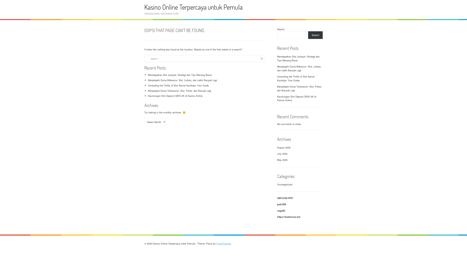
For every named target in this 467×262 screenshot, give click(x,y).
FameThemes (223, 243)
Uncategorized (284, 184)
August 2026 (283, 147)
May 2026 (282, 160)
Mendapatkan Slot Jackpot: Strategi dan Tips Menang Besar (180, 75)
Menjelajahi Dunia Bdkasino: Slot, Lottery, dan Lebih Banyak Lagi (182, 80)
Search (281, 29)
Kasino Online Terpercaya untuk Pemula (193, 7)
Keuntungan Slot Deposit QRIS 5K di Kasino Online (175, 96)
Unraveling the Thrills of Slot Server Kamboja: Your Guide (178, 85)
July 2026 (282, 153)
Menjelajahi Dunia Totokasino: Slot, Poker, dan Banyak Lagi (179, 90)
